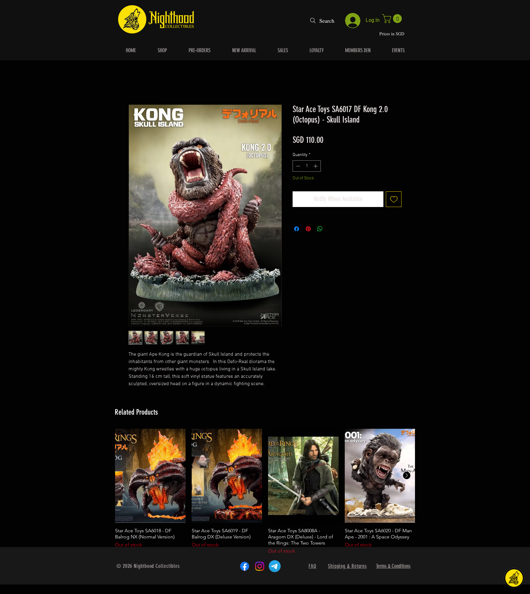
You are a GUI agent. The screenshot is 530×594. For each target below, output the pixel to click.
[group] (265, 492)
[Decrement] (297, 166)
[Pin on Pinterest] (308, 229)
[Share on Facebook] (296, 229)
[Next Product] (406, 475)
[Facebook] (245, 567)
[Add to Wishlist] (393, 199)
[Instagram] (260, 567)
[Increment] (316, 166)
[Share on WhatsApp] (320, 229)
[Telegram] (275, 567)
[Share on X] (331, 229)
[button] (393, 18)
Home (135, 82)
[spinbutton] (306, 166)
